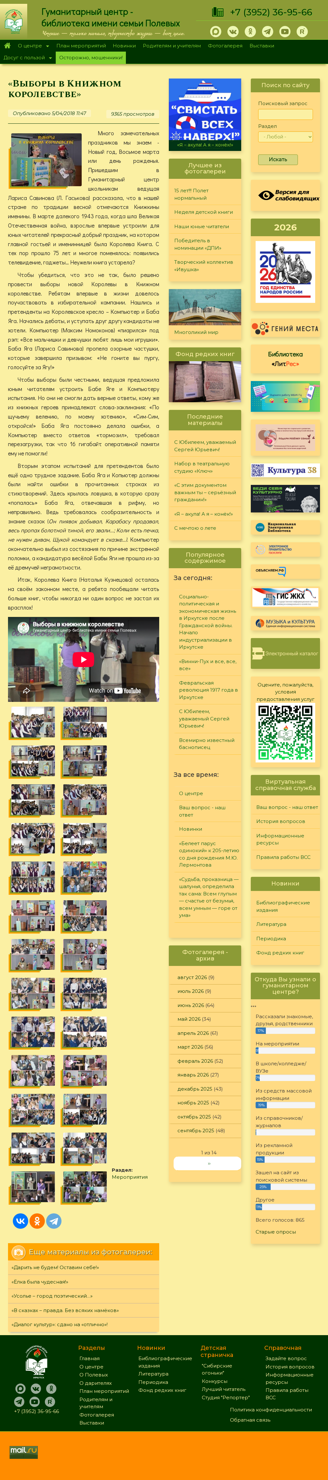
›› (209, 1163)
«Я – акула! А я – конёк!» (205, 145)
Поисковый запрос (283, 103)
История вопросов (280, 821)
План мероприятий (81, 46)
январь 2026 (193, 1075)
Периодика (271, 938)
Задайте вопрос (286, 1358)
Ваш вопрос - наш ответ (202, 811)
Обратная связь (250, 1420)
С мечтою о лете (195, 528)
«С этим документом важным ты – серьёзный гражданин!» (205, 492)
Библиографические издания (283, 906)
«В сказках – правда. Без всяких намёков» (65, 1310)
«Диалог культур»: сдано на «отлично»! (60, 1324)
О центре (28, 46)
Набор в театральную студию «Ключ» (202, 467)
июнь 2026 (190, 1005)
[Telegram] (54, 1221)
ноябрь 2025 (193, 1103)
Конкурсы (214, 1381)
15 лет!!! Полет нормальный (191, 194)
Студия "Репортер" (226, 1397)
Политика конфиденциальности (271, 1410)
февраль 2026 (195, 1061)
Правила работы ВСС (283, 857)
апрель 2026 (193, 1033)
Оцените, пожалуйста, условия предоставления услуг (286, 692)
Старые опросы (276, 1232)
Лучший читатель (223, 1389)
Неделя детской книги (203, 212)
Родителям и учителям (172, 46)
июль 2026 (190, 991)
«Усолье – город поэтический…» (52, 1296)
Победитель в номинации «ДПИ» (197, 244)
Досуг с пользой (22, 58)
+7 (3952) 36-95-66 (271, 12)
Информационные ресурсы (280, 839)
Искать (278, 159)
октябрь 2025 (194, 1117)
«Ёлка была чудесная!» (40, 1282)
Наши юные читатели (201, 226)
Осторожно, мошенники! (91, 57)
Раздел (267, 126)
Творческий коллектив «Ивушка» (203, 265)
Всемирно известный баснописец (206, 744)
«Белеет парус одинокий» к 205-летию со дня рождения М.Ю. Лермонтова (209, 854)
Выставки (262, 46)
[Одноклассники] (37, 1221)
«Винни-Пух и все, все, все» (207, 665)
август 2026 (192, 977)
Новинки (124, 46)
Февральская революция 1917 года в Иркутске (208, 690)
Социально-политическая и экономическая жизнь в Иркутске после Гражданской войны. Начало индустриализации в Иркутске (207, 622)
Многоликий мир (196, 332)
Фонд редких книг (280, 953)
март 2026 (190, 1047)
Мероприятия (130, 1177)
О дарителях (95, 1383)
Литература (271, 924)
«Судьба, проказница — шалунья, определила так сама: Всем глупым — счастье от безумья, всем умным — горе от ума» (209, 897)
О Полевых (93, 1375)
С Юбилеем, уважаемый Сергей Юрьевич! (205, 446)
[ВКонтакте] (20, 1221)
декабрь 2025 (194, 1089)
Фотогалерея (225, 46)
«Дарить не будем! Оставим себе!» (55, 1267)
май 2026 (189, 1019)
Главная (7, 46)
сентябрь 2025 (195, 1130)
